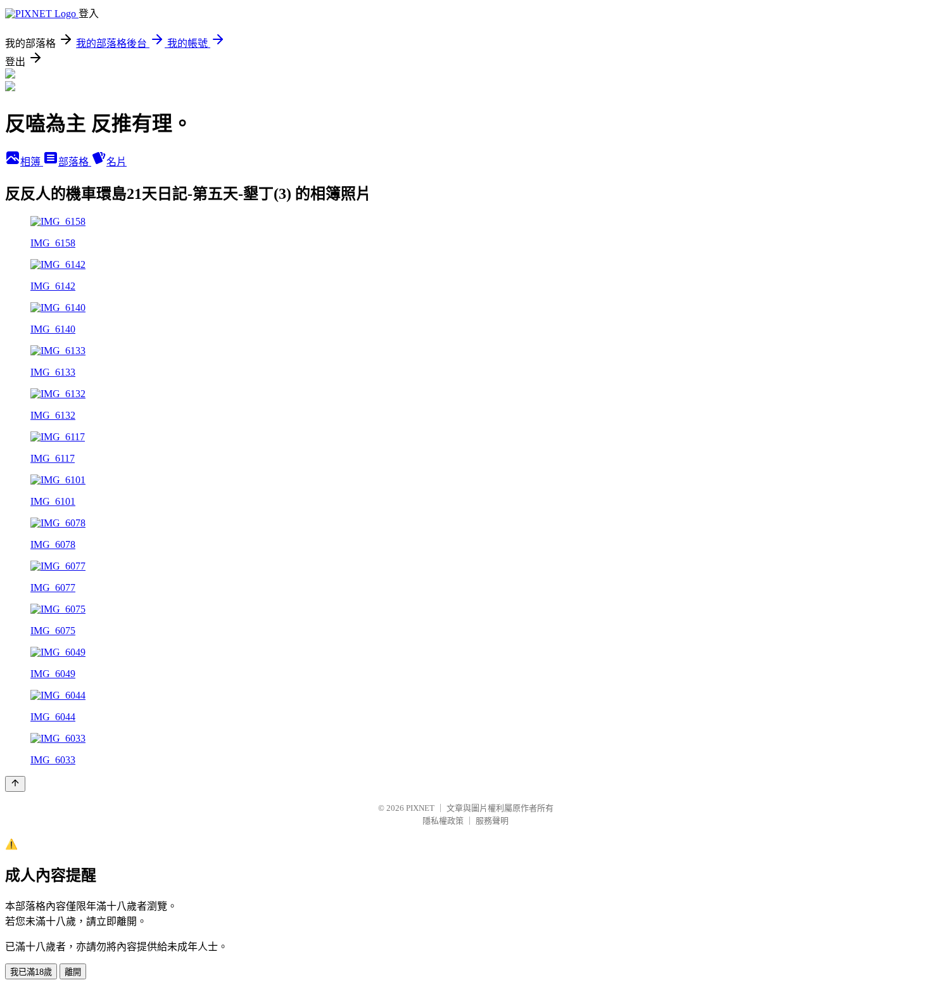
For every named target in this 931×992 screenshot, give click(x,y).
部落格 (74, 161)
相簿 (31, 161)
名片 (116, 161)
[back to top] (15, 784)
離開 (73, 972)
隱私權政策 (443, 820)
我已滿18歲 (31, 972)
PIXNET (420, 808)
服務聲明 (492, 820)
